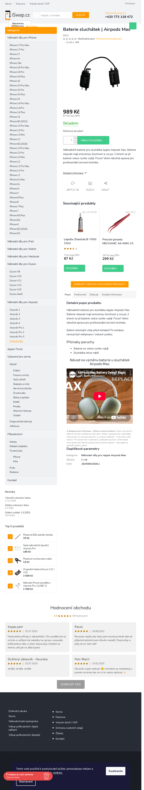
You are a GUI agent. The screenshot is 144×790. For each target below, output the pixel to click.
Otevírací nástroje (22, 411)
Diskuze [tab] (94, 294)
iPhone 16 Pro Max (19, 67)
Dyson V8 (15, 271)
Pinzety (17, 406)
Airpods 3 (15, 318)
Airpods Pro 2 (17, 332)
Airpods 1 (15, 309)
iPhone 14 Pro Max (19, 103)
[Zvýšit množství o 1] (75, 138)
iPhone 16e (15, 63)
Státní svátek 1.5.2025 (17, 512)
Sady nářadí (19, 379)
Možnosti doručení (73, 131)
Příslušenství (14, 434)
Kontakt (12, 480)
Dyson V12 (15, 285)
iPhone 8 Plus (17, 197)
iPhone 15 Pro (17, 90)
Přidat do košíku (91, 140)
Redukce (14, 472)
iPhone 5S (15, 233)
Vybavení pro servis (19, 356)
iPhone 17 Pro (17, 49)
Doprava (20, 3)
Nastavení (26, 782)
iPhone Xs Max (17, 179)
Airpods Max (16, 341)
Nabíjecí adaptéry (19, 446)
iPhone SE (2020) (18, 143)
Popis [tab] (68, 294)
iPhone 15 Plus (17, 94)
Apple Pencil (15, 349)
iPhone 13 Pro (17, 130)
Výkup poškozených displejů (24, 735)
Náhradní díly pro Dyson (21, 264)
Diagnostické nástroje (21, 421)
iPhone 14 (15, 117)
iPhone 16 (15, 81)
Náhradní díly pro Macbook (23, 256)
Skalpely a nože (21, 384)
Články (59, 733)
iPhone (16, 457)
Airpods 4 (15, 323)
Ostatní (17, 415)
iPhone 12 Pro (17, 152)
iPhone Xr (14, 188)
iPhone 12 (15, 161)
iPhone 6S (15, 220)
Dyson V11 (15, 280)
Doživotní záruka (18, 711)
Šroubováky (19, 393)
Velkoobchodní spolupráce (23, 721)
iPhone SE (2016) (18, 229)
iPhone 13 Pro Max (19, 125)
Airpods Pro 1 (17, 327)
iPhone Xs (15, 184)
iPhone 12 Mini (17, 157)
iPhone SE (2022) (18, 121)
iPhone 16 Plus (17, 76)
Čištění (16, 370)
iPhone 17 (15, 54)
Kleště (16, 402)
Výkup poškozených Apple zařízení (23, 728)
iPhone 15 (15, 99)
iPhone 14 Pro (17, 108)
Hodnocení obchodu (70, 608)
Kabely (13, 441)
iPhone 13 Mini (17, 134)
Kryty (12, 467)
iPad (15, 461)
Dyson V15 (15, 289)
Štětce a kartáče (21, 397)
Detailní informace (73, 173)
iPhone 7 (14, 211)
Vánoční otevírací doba (18, 498)
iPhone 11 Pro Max (19, 166)
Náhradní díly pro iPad (20, 241)
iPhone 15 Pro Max (19, 85)
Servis (8, 3)
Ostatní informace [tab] (112, 294)
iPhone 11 (15, 175)
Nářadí (13, 364)
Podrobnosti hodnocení (109, 38)
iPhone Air (15, 58)
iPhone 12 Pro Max (19, 148)
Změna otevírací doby (17, 505)
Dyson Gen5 (16, 294)
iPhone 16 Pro (17, 72)
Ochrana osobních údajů (69, 728)
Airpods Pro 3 (17, 336)
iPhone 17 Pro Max (19, 45)
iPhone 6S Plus (17, 215)
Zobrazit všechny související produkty (100, 284)
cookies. (58, 773)
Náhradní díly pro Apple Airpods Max (103, 455)
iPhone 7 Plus (17, 206)
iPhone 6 (14, 224)
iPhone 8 (14, 202)
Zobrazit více (71, 684)
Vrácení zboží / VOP (40, 3)
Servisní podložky (22, 388)
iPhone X (14, 193)
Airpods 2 (15, 314)
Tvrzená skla (16, 450)
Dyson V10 (15, 276)
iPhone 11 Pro (17, 170)
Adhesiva (14, 426)
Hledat (80, 15)
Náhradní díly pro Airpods (22, 302)
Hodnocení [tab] (80, 294)
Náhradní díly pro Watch (21, 249)
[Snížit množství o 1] (75, 142)
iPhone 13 (15, 139)
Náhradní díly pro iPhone (22, 37)
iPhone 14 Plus (17, 112)
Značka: (72, 42)
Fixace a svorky (21, 375)
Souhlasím (116, 771)
